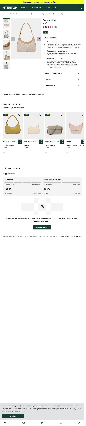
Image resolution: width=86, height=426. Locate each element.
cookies (29, 406)
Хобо (50, 14)
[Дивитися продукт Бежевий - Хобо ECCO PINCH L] (54, 125)
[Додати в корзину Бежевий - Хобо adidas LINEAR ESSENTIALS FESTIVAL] (82, 141)
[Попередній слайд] (13, 39)
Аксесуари (36, 14)
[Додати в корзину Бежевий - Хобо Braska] (40, 141)
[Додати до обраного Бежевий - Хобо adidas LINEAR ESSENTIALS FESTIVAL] (81, 115)
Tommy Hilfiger (59, 14)
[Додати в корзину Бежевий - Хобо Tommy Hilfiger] (20, 141)
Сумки (44, 14)
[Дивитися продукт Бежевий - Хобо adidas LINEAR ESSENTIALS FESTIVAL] (74, 125)
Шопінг (12, 14)
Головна (5, 14)
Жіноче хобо (54, 236)
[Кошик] (42, 423)
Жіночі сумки (43, 236)
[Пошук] (80, 7)
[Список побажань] (61, 423)
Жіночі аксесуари (31, 236)
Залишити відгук (42, 227)
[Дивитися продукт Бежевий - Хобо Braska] (33, 125)
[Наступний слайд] (6, 67)
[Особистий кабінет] (79, 423)
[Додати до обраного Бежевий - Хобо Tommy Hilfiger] (19, 115)
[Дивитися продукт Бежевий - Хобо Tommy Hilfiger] (12, 125)
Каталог (20, 14)
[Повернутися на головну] (9, 8)
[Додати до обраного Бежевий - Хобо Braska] (40, 115)
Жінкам (27, 14)
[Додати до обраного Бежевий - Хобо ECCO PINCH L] (60, 115)
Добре (13, 416)
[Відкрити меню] (23, 423)
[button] (13, 39)
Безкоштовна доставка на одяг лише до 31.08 (40, 2)
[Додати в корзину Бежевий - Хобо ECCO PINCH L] (61, 141)
